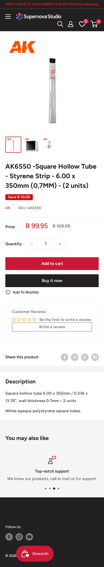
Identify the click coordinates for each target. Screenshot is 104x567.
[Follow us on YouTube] (29, 537)
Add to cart (52, 263)
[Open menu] (8, 16)
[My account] (70, 24)
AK (7, 208)
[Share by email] (95, 357)
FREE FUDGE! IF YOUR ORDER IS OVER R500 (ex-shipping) (52, 4)
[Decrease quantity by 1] (31, 243)
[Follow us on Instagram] (19, 537)
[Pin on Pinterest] (74, 357)
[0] (94, 24)
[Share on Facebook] (64, 357)
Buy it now (52, 280)
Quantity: (13, 243)
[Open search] (60, 24)
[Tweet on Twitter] (85, 357)
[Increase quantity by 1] (59, 243)
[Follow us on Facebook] (9, 537)
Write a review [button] (52, 326)
